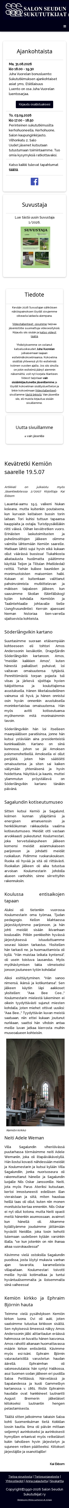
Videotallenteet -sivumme (29, 324)
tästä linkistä (33, 394)
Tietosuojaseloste (46, 1476)
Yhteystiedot (15, 1481)
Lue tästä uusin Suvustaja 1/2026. (34, 219)
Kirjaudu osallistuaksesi (34, 104)
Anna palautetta (37, 1481)
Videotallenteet (45, 390)
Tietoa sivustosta (20, 1476)
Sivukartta (57, 1481)
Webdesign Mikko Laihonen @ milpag (34, 1500)
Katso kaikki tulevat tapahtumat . (33, 167)
